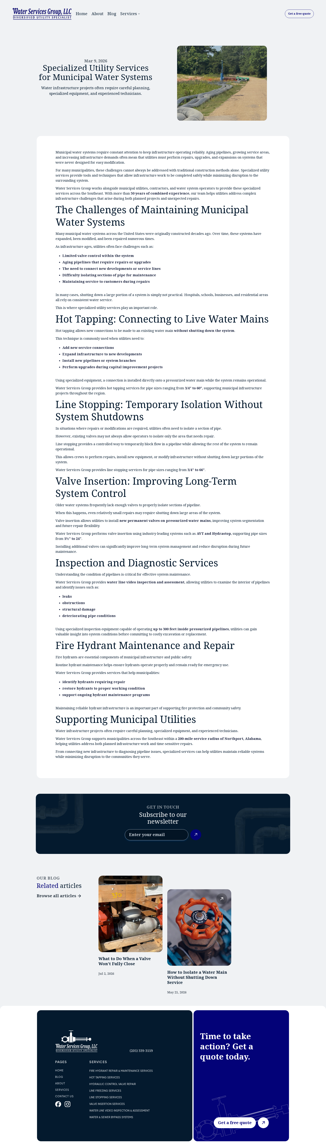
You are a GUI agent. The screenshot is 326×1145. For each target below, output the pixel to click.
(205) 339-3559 (141, 1051)
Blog (111, 13)
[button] (129, 14)
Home (81, 13)
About (97, 13)
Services (62, 1089)
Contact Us (64, 1096)
